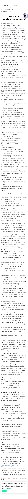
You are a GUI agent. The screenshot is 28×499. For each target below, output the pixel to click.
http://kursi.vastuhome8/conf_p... (9, 465)
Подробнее (8, 488)
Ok (4, 491)
